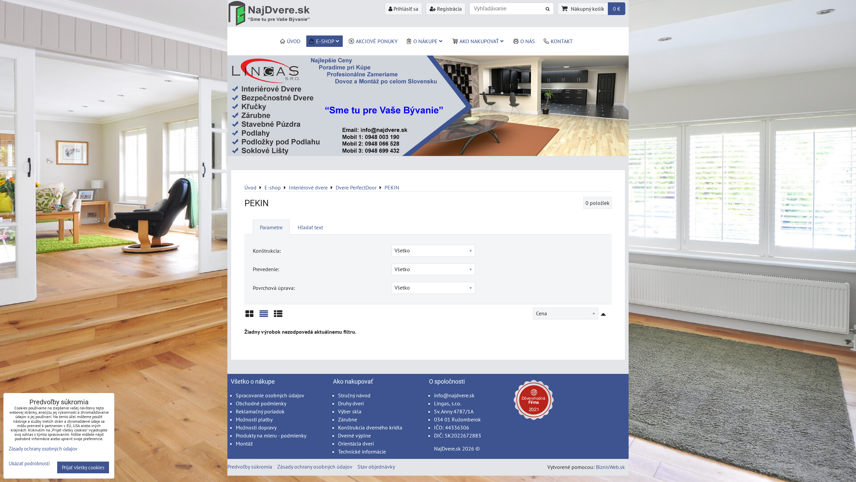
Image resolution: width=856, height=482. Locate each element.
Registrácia (449, 8)
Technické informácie (362, 451)
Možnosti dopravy (256, 427)
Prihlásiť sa (405, 8)
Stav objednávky (376, 466)
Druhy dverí (351, 403)
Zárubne (347, 419)
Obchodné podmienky (261, 403)
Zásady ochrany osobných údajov (314, 466)
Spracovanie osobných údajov (270, 395)
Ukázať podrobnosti (29, 464)
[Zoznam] (264, 316)
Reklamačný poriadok (260, 411)
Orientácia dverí (356, 443)
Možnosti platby (254, 419)
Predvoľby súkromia (249, 466)
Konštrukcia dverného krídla (370, 427)
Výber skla (349, 411)
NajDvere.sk (447, 448)
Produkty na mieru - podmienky (271, 435)
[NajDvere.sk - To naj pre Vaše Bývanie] (428, 154)
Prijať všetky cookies (83, 467)
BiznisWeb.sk (610, 467)
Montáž (244, 443)
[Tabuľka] (278, 316)
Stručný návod (354, 395)
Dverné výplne (354, 435)
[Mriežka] (249, 316)
